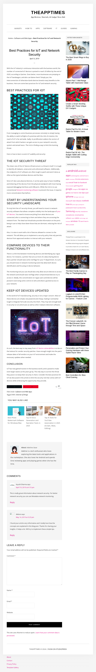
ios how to (74, 193)
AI (66, 171)
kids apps (76, 197)
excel (67, 182)
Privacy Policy (11, 664)
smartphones (70, 215)
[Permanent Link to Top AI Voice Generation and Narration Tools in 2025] (34, 408)
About (9, 657)
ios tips (82, 192)
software (68, 218)
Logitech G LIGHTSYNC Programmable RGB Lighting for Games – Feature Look (77, 296)
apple (67, 179)
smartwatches (79, 215)
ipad (86, 193)
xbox (67, 224)
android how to (84, 176)
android (73, 171)
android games (75, 176)
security (77, 211)
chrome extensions (81, 179)
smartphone (84, 211)
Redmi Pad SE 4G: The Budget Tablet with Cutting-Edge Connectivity (76, 154)
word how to (84, 221)
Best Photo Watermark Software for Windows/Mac (16, 420)
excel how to (74, 182)
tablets (77, 218)
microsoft (69, 201)
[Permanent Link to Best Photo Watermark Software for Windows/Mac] (16, 408)
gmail (81, 186)
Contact (9, 661)
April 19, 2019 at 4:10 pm (25, 487)
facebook (83, 182)
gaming (76, 186)
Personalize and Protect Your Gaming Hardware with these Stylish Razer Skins (77, 350)
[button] (81, 28)
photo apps (75, 204)
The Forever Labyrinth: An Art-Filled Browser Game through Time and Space (76, 323)
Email (9, 601)
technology (82, 218)
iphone (69, 196)
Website (10, 612)
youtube (71, 224)
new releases (77, 201)
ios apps (81, 189)
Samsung (70, 211)
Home (10, 38)
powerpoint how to (72, 208)
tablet (73, 218)
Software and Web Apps (23, 38)
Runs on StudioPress (57, 649)
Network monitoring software (27, 190)
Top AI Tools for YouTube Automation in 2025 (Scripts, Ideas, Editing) (52, 423)
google (69, 189)
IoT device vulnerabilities (45, 348)
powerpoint (81, 204)
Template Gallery (13, 667)
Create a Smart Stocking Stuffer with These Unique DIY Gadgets (76, 106)
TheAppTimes (48, 12)
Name (9, 590)
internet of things (22, 395)
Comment (11, 556)
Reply (12, 502)
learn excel (81, 197)
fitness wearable (70, 186)
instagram (75, 189)
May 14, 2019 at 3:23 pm (25, 517)
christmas (72, 179)
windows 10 (75, 221)
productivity (82, 208)
